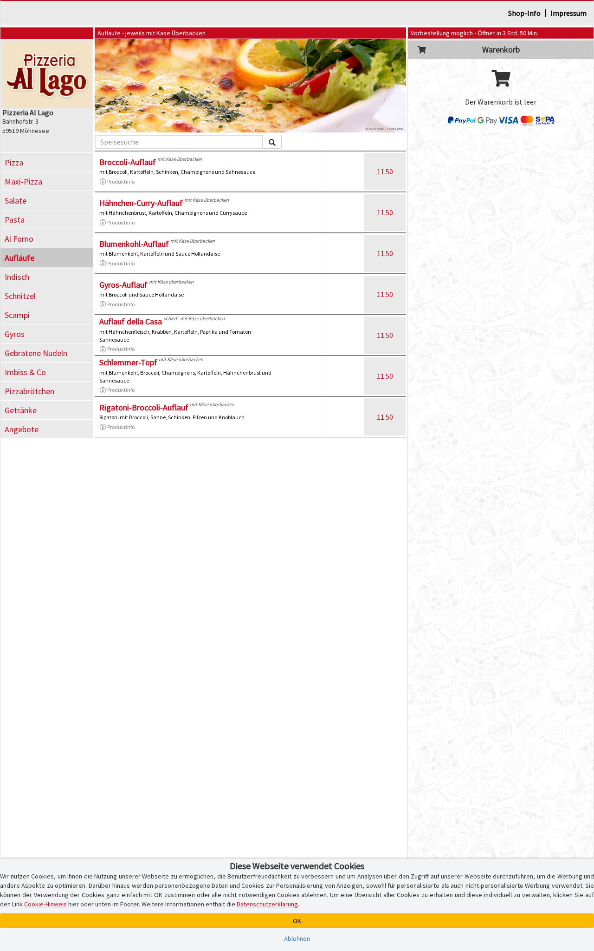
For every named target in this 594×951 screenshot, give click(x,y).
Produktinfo (121, 181)
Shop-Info (524, 13)
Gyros (15, 334)
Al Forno (19, 238)
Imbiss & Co (25, 372)
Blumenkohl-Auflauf (134, 243)
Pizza (14, 162)
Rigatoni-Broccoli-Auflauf (143, 407)
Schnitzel (20, 296)
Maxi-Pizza (23, 181)
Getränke (21, 410)
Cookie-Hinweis (45, 904)
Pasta (15, 219)
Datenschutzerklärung (267, 904)
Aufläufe (19, 257)
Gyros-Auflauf (123, 284)
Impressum (568, 13)
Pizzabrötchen (29, 391)
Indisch (17, 276)
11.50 (385, 171)
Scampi (17, 315)
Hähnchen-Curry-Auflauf (141, 203)
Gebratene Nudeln (36, 353)
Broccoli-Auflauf (127, 162)
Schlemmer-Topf (128, 362)
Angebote (22, 429)
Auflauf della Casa (130, 321)
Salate (15, 200)
